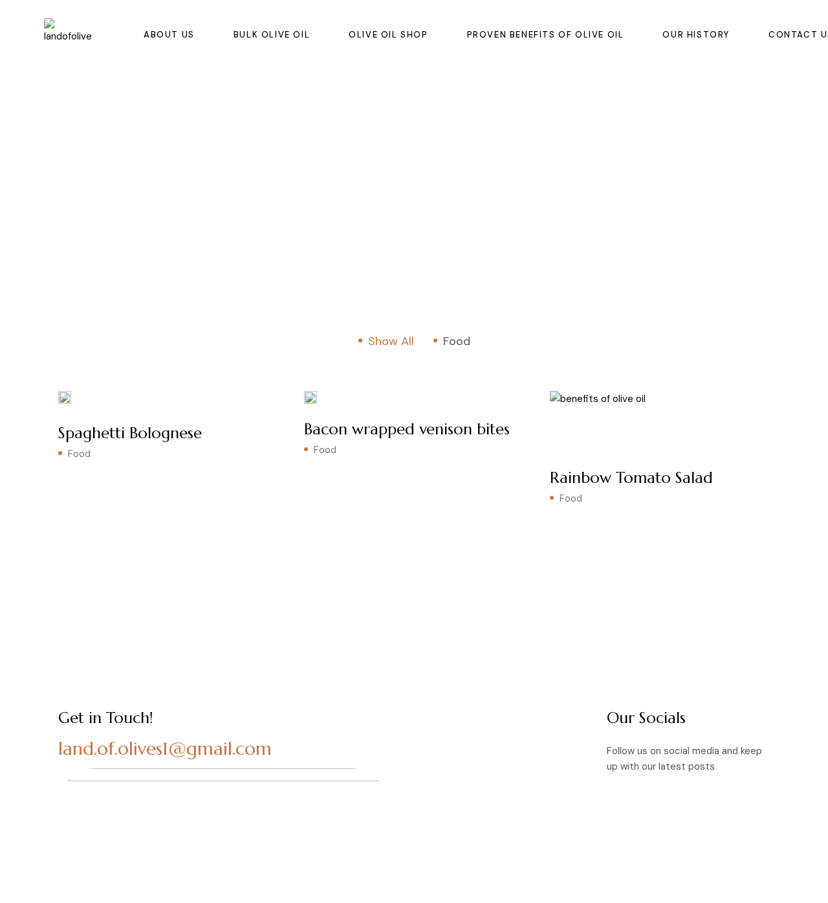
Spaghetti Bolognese (130, 433)
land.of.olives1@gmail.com (165, 748)
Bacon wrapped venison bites (407, 429)
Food (79, 453)
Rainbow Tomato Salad (631, 477)
